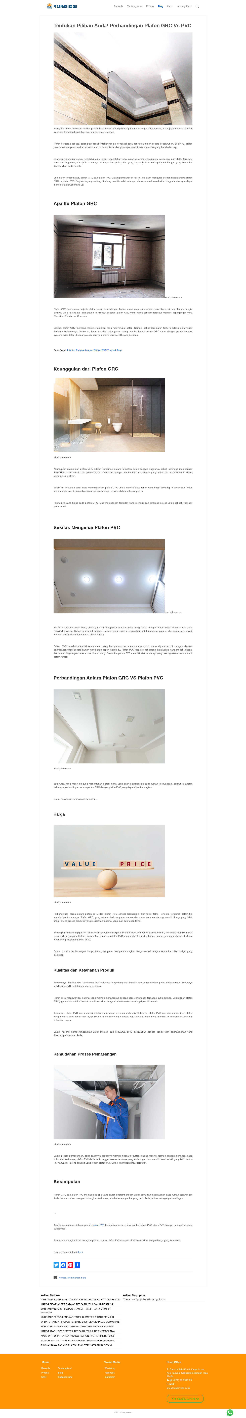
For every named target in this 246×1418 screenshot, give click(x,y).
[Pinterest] (70, 1265)
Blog (160, 6)
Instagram (110, 1377)
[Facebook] (63, 1265)
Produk (150, 6)
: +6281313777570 (186, 1398)
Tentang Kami (134, 6)
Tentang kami (65, 1368)
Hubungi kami (65, 1377)
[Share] (77, 1265)
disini (80, 1252)
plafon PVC (99, 1225)
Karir (170, 6)
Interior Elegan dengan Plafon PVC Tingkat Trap (94, 350)
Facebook (110, 1372)
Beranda (118, 6)
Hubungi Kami (184, 6)
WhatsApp (110, 1368)
